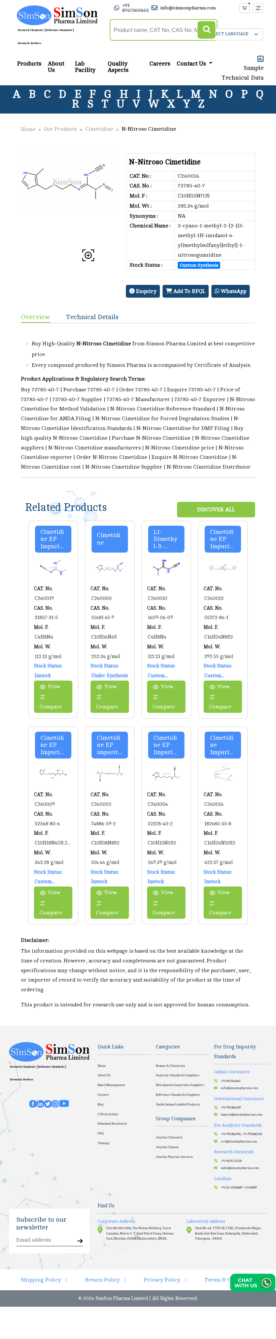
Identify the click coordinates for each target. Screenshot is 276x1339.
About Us (56, 66)
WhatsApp (232, 291)
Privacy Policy (162, 1280)
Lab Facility (85, 66)
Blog (100, 1104)
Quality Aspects (118, 66)
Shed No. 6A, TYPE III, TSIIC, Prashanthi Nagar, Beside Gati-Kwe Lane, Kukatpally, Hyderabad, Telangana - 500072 (228, 1233)
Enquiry (146, 291)
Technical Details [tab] (92, 317)
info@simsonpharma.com (188, 7)
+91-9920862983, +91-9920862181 (241, 1134)
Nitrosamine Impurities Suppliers (180, 1085)
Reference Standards (59, 30)
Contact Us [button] (192, 63)
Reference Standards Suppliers (178, 1094)
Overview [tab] (35, 317)
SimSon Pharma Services (174, 1157)
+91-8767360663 (231, 1081)
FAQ (101, 1133)
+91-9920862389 (231, 1107)
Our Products (60, 129)
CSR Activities (108, 1114)
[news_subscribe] (80, 1241)
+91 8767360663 (135, 8)
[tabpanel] (138, 400)
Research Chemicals (30, 30)
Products (29, 63)
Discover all (216, 510)
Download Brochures (112, 1123)
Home (28, 129)
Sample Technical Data (243, 72)
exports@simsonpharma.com (242, 1114)
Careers (159, 63)
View (54, 687)
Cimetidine (99, 129)
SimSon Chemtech (169, 1137)
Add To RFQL (188, 291)
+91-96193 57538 (231, 1161)
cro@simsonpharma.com (239, 1141)
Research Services (29, 43)
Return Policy (102, 1280)
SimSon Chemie (167, 1147)
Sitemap (103, 1143)
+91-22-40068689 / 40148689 (239, 1187)
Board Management (111, 1085)
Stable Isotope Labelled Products (178, 1104)
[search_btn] (206, 30)
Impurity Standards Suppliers (177, 1075)
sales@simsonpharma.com (240, 1168)
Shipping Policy (41, 1280)
